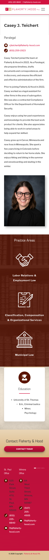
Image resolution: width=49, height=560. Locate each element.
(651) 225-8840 (12, 519)
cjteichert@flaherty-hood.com (24, 45)
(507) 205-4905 (27, 512)
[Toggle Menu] (43, 9)
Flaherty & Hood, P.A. (32, 554)
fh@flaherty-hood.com (32, 2)
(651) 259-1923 (17, 50)
